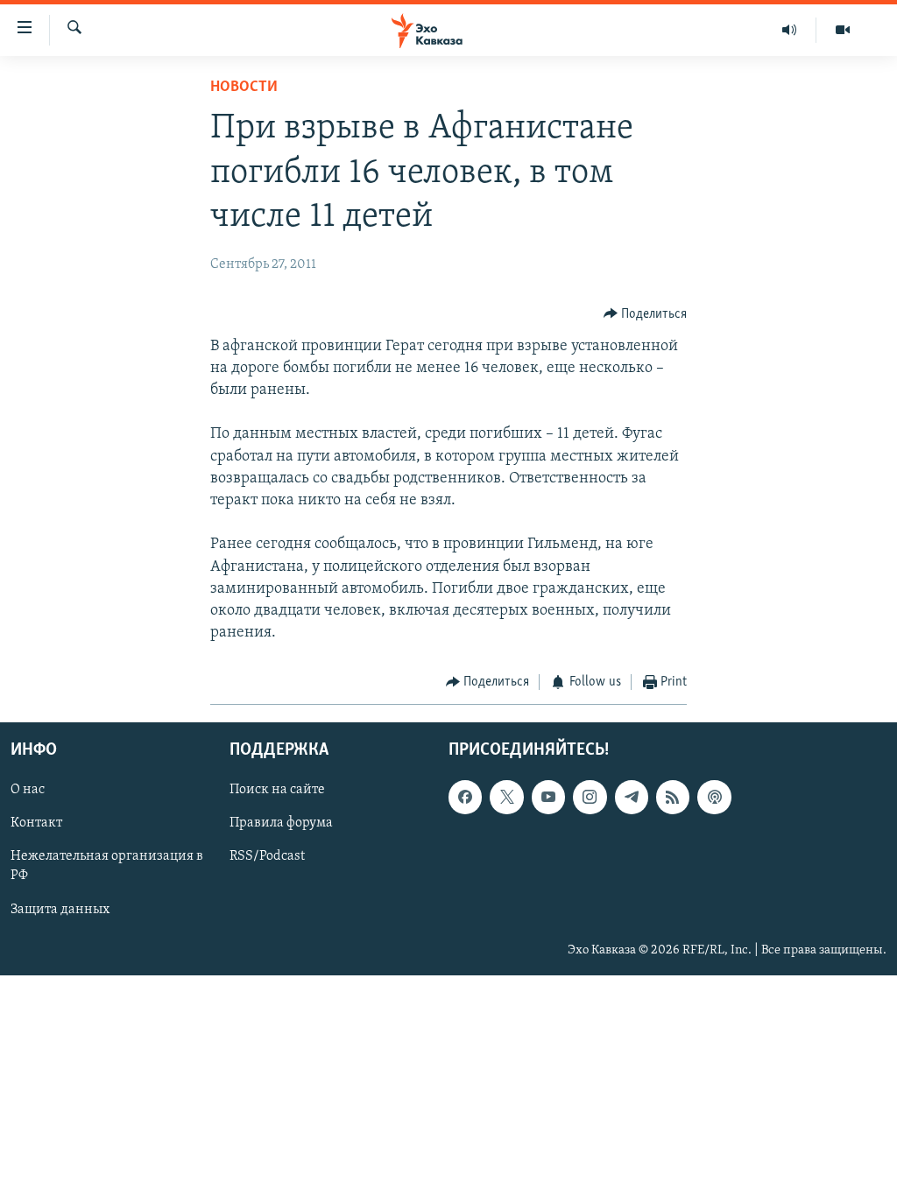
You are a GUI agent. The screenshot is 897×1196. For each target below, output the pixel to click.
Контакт (36, 823)
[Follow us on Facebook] (465, 796)
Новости (244, 87)
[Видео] (842, 30)
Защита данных (60, 909)
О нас (28, 790)
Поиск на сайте (277, 790)
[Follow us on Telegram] (631, 796)
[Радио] (789, 30)
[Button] (646, 314)
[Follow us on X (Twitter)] (506, 796)
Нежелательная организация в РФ (107, 866)
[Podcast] (714, 796)
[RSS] (672, 796)
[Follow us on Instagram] (589, 796)
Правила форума (281, 823)
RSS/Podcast (267, 856)
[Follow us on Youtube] (548, 796)
